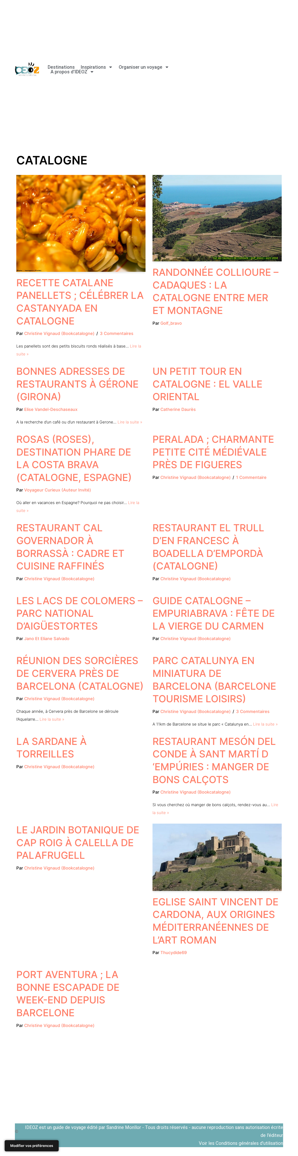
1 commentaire (251, 477)
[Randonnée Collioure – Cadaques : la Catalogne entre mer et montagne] (217, 218)
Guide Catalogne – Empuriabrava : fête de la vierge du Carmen (213, 613)
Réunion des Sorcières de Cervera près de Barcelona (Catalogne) (80, 673)
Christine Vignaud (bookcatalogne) (59, 333)
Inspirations (93, 67)
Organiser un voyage (140, 67)
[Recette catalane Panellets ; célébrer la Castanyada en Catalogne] (81, 223)
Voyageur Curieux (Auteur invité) (57, 490)
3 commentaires (116, 333)
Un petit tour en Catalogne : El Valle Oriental (207, 383)
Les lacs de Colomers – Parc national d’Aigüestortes (79, 613)
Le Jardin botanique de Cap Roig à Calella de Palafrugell (77, 842)
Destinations (61, 67)
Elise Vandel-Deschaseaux (51, 409)
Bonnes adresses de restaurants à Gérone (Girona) (77, 383)
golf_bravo (171, 323)
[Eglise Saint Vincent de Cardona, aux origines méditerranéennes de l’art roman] (217, 857)
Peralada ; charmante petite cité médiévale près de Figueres (213, 452)
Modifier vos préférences (31, 1145)
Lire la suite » (130, 422)
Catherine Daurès (178, 409)
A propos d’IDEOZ (69, 71)
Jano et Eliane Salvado (46, 638)
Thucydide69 (173, 952)
